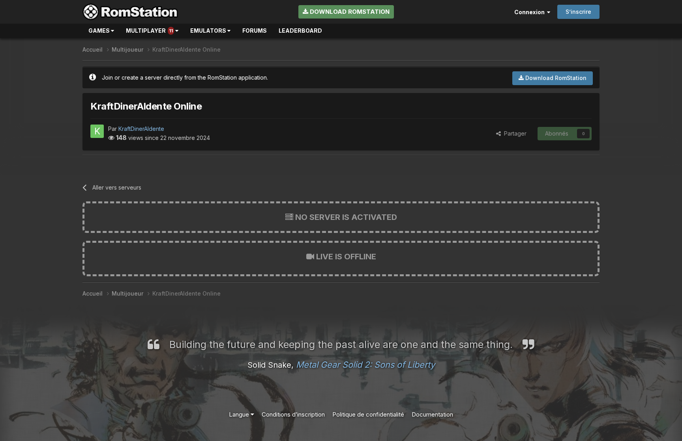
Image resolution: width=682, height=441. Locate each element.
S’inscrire (578, 11)
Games (99, 30)
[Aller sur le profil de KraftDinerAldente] (97, 131)
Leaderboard (300, 30)
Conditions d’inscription (293, 414)
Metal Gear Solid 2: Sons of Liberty (365, 364)
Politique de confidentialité (368, 414)
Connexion (530, 12)
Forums (254, 30)
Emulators (208, 30)
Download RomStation (349, 11)
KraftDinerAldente (141, 128)
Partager (513, 133)
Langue (240, 414)
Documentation (432, 414)
